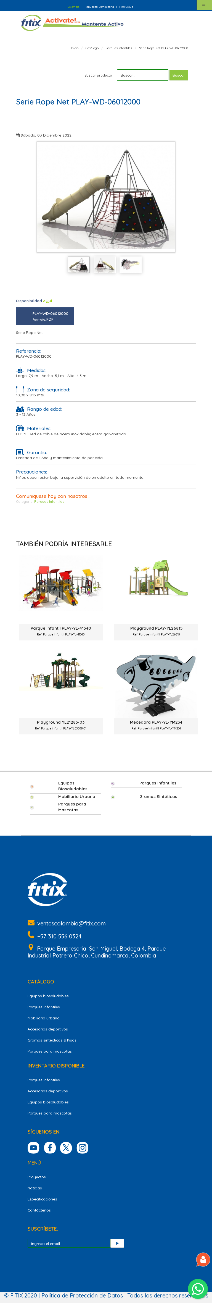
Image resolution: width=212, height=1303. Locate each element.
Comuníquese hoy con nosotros (51, 496)
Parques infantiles (44, 1006)
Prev (44, 197)
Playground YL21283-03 (60, 724)
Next (167, 197)
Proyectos (37, 1176)
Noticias (35, 1188)
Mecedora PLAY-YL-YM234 (156, 724)
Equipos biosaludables (48, 995)
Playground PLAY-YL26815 (156, 631)
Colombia (74, 6)
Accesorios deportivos (48, 1029)
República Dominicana (99, 6)
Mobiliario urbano (44, 1018)
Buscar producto (98, 75)
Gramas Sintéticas (158, 796)
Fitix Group (126, 6)
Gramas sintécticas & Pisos (52, 1040)
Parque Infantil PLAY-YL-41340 (61, 631)
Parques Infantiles (49, 501)
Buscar (179, 75)
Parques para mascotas (50, 1051)
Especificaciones (42, 1199)
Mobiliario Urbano (76, 796)
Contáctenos (39, 1210)
